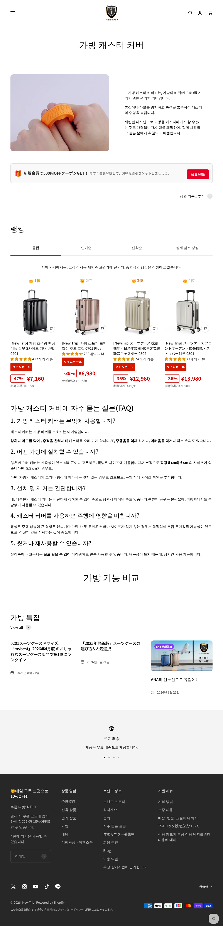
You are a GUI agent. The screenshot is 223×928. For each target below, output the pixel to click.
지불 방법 (165, 801)
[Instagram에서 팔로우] (24, 887)
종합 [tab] (35, 247)
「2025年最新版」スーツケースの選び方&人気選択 (110, 645)
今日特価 (68, 801)
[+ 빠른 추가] (51, 329)
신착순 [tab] (137, 247)
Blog (107, 850)
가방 (64, 825)
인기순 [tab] (86, 247)
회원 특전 (110, 842)
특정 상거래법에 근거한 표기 (125, 866)
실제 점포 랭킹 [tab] (187, 247)
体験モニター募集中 (119, 834)
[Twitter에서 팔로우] (13, 887)
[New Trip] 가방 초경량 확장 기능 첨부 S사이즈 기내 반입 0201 (32, 348)
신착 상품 (68, 809)
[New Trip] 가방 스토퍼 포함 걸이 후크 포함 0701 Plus (84, 345)
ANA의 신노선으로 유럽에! (174, 679)
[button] (21, 358)
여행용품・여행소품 (77, 842)
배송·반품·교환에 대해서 (178, 817)
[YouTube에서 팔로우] (36, 887)
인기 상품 (68, 817)
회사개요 (110, 809)
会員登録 (198, 174)
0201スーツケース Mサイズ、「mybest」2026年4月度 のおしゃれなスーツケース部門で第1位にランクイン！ (40, 651)
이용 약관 (110, 858)
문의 (106, 817)
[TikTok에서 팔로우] (47, 887)
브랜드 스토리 (114, 801)
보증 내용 (165, 809)
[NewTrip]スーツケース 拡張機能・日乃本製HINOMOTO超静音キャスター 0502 (136, 348)
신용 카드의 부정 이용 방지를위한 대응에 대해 (184, 836)
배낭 (64, 834)
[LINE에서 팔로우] (58, 887)
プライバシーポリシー (70, 909)
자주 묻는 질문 (114, 825)
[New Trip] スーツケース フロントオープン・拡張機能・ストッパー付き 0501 (188, 348)
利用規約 (49, 909)
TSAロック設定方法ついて (178, 825)
